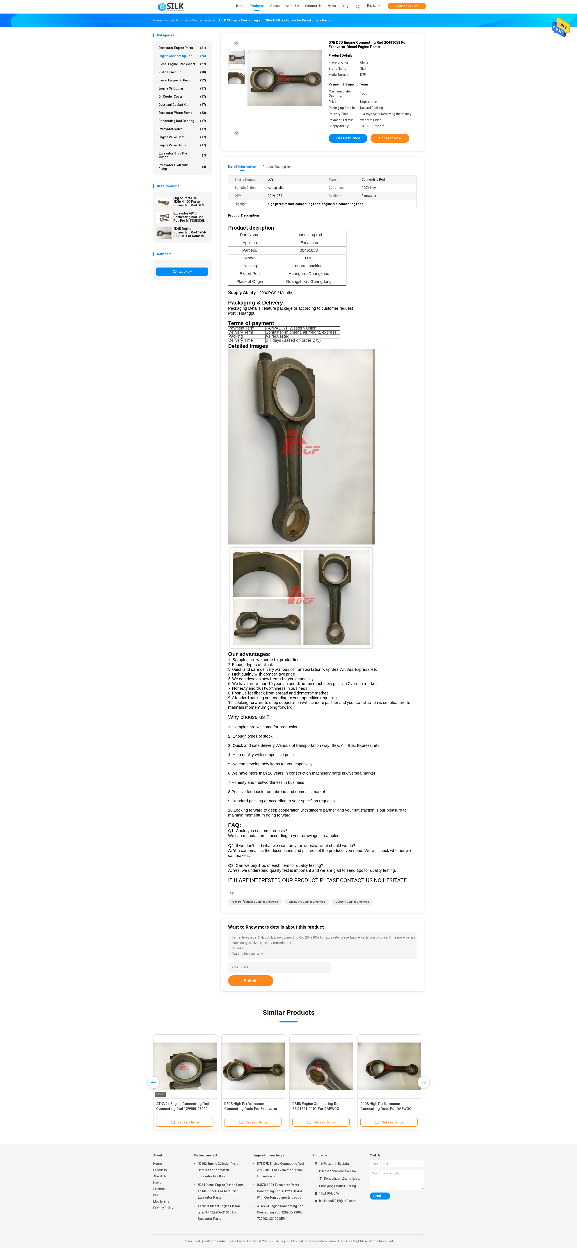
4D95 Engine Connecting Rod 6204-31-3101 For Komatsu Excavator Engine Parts (190, 232)
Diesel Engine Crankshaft (182, 64)
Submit (250, 980)
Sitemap (159, 1189)
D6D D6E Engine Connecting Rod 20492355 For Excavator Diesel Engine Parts (183, 1109)
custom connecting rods (352, 901)
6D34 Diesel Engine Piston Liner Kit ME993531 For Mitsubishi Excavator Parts (220, 1191)
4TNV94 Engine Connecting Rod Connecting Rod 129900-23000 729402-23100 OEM (280, 1212)
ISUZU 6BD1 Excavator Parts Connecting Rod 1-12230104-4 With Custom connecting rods (279, 1191)
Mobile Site (161, 1201)
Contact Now (182, 271)
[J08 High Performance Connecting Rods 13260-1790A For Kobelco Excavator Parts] (253, 1066)
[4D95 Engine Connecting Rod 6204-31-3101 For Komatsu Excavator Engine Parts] (164, 233)
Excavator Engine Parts (182, 48)
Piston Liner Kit (182, 72)
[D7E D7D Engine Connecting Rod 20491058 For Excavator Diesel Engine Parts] (285, 78)
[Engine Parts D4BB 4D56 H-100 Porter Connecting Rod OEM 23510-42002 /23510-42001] (164, 202)
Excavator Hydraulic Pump (182, 167)
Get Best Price (348, 138)
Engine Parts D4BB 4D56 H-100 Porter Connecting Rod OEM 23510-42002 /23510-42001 (189, 201)
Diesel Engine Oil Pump (182, 80)
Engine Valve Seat (182, 137)
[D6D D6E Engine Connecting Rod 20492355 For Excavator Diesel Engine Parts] (185, 1066)
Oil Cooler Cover (182, 96)
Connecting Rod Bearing (182, 121)
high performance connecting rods (255, 901)
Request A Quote (406, 6)
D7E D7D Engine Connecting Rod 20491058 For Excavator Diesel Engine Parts (280, 1170)
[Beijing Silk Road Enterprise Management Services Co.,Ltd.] (171, 6)
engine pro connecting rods (307, 901)
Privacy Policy (163, 1208)
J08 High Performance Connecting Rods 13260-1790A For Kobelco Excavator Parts (253, 1109)
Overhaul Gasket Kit (182, 104)
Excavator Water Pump (182, 113)
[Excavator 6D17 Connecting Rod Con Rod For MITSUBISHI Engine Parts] (164, 217)
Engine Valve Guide (182, 145)
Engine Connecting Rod (182, 56)
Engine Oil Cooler (182, 88)
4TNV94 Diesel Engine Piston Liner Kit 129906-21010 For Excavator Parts (218, 1212)
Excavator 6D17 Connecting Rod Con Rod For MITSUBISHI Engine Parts (188, 217)
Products (160, 1170)
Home (157, 1163)
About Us (160, 1176)
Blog (156, 1195)
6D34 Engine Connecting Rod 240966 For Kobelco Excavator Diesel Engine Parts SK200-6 (385, 1109)
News (157, 1182)
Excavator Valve (182, 129)
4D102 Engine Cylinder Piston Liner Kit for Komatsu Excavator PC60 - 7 (218, 1170)
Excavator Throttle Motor (182, 155)
